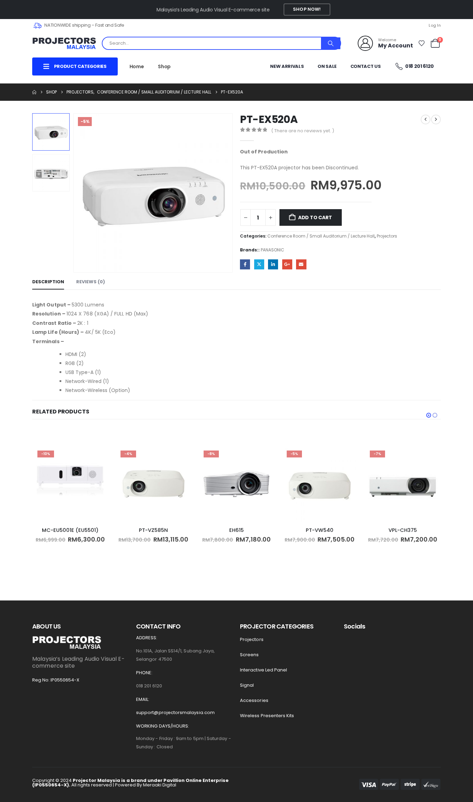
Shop (164, 66)
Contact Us (365, 66)
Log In (435, 25)
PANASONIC (272, 250)
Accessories (254, 700)
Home (137, 66)
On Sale (327, 66)
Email (301, 264)
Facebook (245, 264)
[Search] (330, 43)
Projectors (387, 236)
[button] (75, 193)
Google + (287, 264)
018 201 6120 (419, 66)
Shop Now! (307, 9)
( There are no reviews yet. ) (302, 130)
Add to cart (315, 217)
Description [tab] (48, 281)
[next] (436, 119)
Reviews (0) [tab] (90, 281)
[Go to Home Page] (34, 92)
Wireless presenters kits (267, 715)
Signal (247, 685)
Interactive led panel (263, 670)
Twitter (259, 264)
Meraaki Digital (159, 785)
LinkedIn (273, 264)
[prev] (425, 119)
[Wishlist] (421, 43)
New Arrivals (287, 66)
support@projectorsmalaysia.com (175, 712)
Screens (249, 654)
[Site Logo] (64, 43)
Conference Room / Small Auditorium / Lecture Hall (321, 236)
